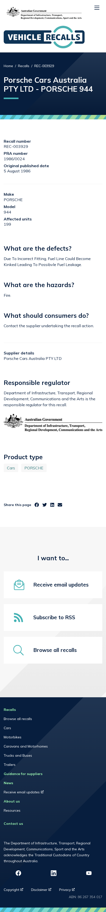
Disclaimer (43, 890)
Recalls (23, 66)
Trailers (10, 764)
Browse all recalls (18, 719)
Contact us (13, 823)
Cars (11, 467)
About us (12, 801)
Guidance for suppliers (23, 774)
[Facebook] (37, 505)
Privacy (69, 890)
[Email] (60, 505)
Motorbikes (12, 737)
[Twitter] (44, 505)
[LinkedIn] (52, 505)
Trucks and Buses (18, 755)
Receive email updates (28, 793)
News (8, 783)
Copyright (15, 890)
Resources (12, 810)
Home (8, 66)
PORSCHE (33, 467)
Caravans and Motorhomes (26, 746)
